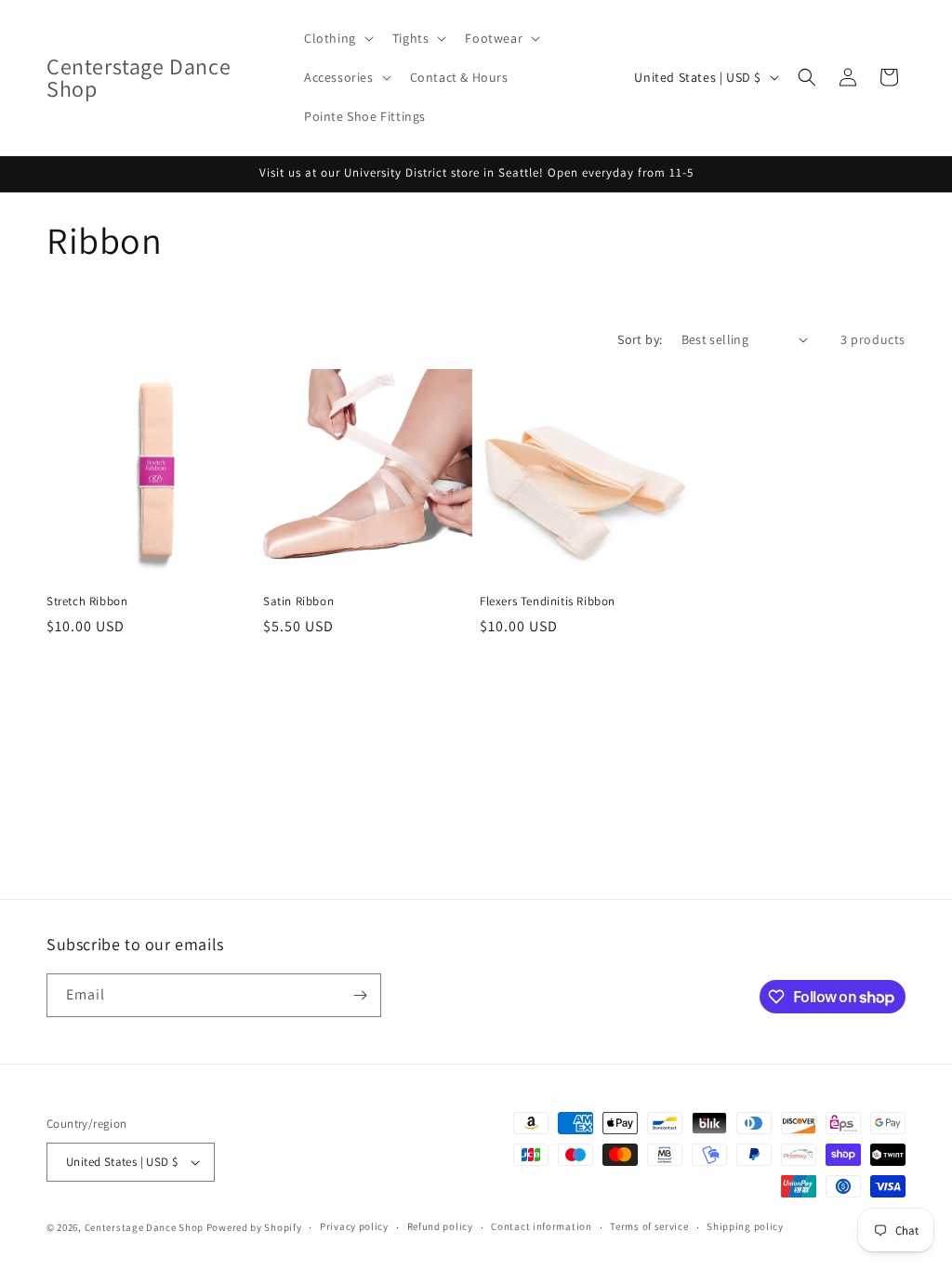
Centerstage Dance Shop (144, 1227)
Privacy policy (354, 1226)
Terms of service (649, 1226)
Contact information (541, 1226)
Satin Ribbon (298, 601)
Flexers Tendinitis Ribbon (547, 601)
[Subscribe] (359, 995)
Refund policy (440, 1226)
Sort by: (639, 339)
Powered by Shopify (254, 1227)
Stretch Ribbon (86, 601)
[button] (337, 38)
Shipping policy (745, 1226)
